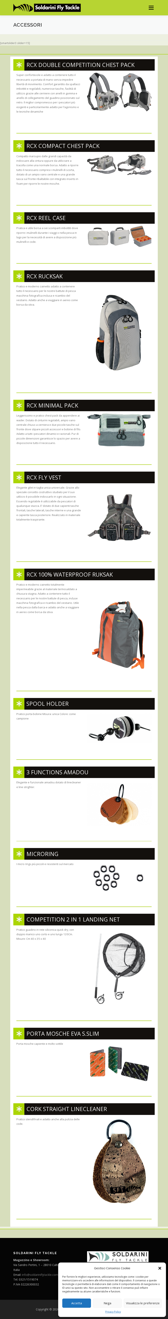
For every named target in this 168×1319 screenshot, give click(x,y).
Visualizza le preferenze (143, 1303)
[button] (160, 1268)
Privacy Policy (113, 1311)
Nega (107, 1303)
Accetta (76, 1303)
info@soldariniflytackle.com (40, 1275)
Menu (151, 7)
